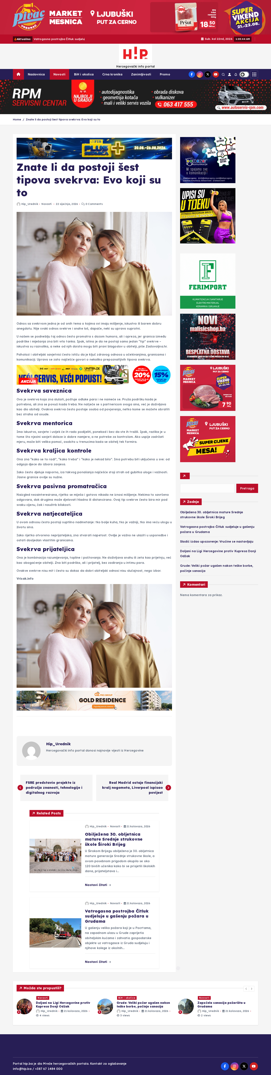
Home (17, 119)
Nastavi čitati (96, 885)
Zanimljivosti (141, 74)
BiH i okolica (84, 74)
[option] (55, 1006)
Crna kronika (112, 74)
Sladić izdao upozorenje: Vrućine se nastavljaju (216, 541)
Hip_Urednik (29, 204)
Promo (165, 74)
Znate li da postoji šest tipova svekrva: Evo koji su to (63, 119)
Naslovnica (36, 74)
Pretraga (247, 488)
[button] (246, 988)
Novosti (59, 74)
